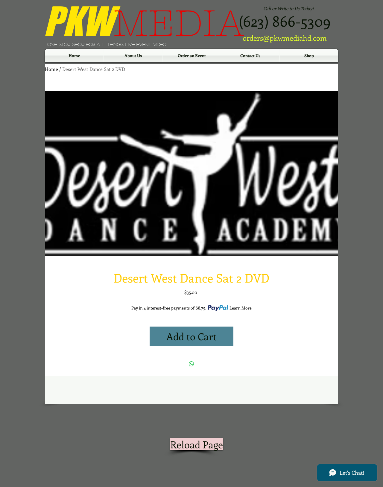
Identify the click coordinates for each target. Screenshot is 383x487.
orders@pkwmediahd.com (285, 38)
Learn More (241, 308)
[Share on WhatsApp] (191, 364)
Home (51, 69)
